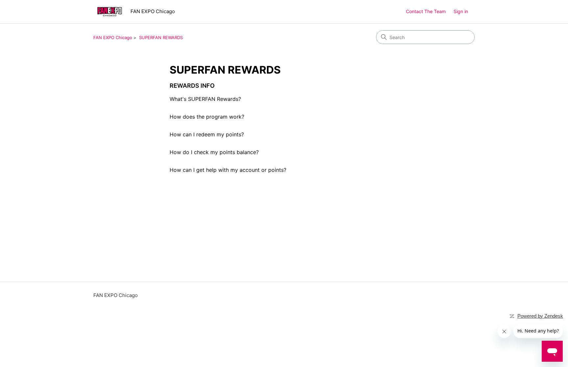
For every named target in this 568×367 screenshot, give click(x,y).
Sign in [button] (461, 11)
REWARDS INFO (192, 85)
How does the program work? (207, 116)
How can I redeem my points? (207, 134)
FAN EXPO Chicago (112, 37)
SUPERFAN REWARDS (161, 37)
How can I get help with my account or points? (228, 170)
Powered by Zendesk (540, 316)
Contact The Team (426, 11)
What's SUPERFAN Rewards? (205, 99)
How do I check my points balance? (214, 152)
